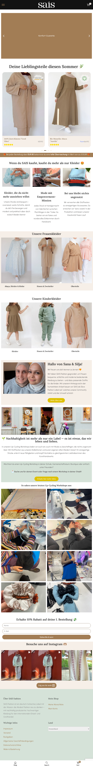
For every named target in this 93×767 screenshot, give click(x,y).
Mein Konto (53, 708)
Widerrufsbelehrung (11, 749)
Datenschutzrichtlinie (12, 745)
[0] (88, 4)
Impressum (8, 729)
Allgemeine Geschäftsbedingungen (18, 741)
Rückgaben (8, 737)
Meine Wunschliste (56, 704)
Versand (6, 733)
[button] (3, 35)
